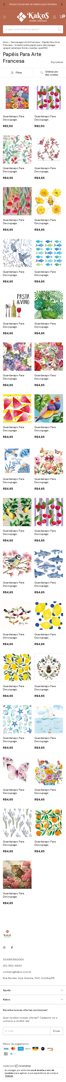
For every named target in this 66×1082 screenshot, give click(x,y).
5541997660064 (13, 959)
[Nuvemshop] (17, 1066)
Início (5, 42)
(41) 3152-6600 (12, 965)
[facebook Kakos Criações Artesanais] (12, 947)
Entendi (9, 1076)
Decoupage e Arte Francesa (25, 42)
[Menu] (4, 17)
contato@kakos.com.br (17, 971)
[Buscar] (59, 29)
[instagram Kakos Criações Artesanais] (4, 947)
